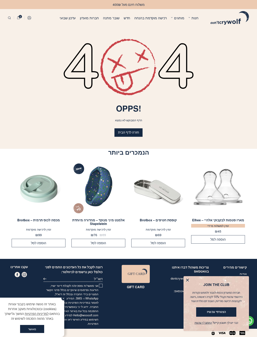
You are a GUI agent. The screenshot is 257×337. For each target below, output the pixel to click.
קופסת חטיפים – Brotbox (158, 220)
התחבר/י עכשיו (203, 323)
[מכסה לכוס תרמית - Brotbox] (38, 188)
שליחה (46, 279)
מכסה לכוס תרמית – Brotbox (38, 220)
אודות (243, 274)
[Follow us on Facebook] (17, 274)
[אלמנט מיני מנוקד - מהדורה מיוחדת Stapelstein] (98, 188)
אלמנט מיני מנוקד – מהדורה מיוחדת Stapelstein (98, 222)
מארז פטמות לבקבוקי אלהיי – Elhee (218, 220)
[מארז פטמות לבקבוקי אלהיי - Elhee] (218, 188)
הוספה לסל (218, 239)
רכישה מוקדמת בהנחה (150, 17)
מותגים (179, 17)
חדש (127, 17)
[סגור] (63, 298)
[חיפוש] (9, 17)
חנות (195, 17)
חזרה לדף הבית (128, 132)
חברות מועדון (89, 17)
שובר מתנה (111, 17)
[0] (18, 17)
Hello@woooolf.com (85, 315)
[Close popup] (188, 281)
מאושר (32, 329)
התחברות (30, 18)
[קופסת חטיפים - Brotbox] (158, 188)
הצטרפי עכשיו (216, 311)
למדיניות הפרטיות (37, 313)
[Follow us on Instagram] (24, 274)
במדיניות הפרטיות (79, 302)
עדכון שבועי (68, 17)
